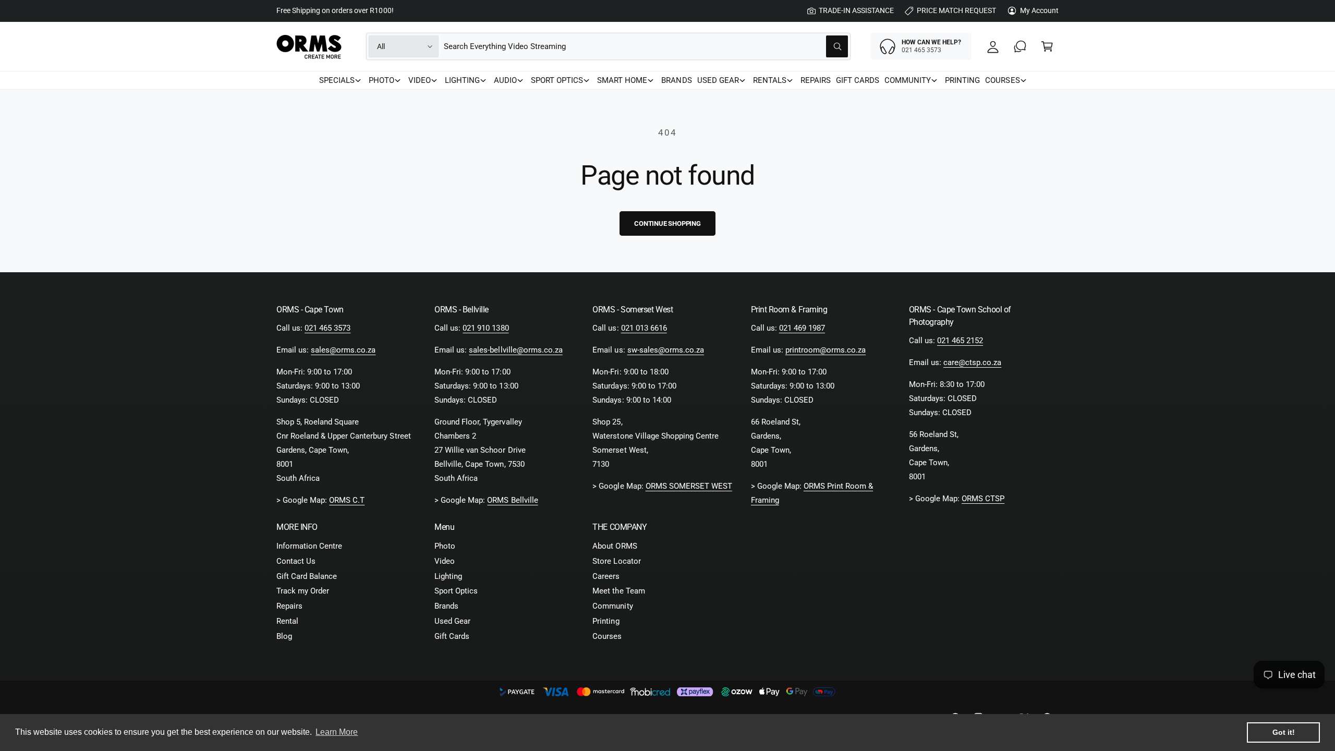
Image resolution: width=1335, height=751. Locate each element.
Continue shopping (667, 223)
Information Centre (309, 546)
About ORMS (614, 546)
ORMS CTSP (983, 498)
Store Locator (616, 561)
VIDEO (419, 80)
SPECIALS (337, 80)
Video (444, 561)
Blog (284, 636)
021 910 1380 (485, 328)
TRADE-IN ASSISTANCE (856, 10)
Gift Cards (451, 636)
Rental (287, 621)
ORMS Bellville (512, 500)
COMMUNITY (907, 80)
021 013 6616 (644, 328)
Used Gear (452, 621)
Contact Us (295, 561)
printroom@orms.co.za (825, 350)
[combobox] (645, 46)
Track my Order (302, 591)
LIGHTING (462, 80)
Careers (606, 576)
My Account (1039, 10)
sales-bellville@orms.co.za (515, 350)
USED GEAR (718, 80)
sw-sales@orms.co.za (665, 350)
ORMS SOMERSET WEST (689, 486)
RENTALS (769, 80)
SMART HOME (622, 80)
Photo (444, 546)
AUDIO (505, 80)
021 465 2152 (960, 340)
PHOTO (381, 80)
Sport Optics (456, 591)
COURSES (1002, 80)
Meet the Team (618, 591)
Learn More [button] (336, 732)
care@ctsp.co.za (972, 362)
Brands (446, 606)
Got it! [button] (1283, 732)
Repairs (289, 606)
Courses (607, 636)
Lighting (448, 576)
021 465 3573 (327, 328)
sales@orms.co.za (343, 350)
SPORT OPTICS (557, 80)
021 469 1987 (802, 328)
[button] (1047, 46)
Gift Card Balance (306, 576)
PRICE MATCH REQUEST (956, 10)
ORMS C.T (347, 500)
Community (612, 606)
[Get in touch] (1020, 46)
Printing (605, 621)
